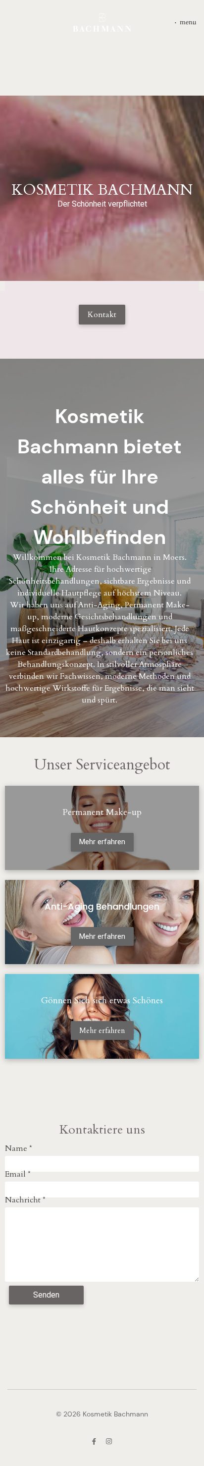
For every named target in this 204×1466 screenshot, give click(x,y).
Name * (18, 1148)
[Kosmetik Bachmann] (102, 22)
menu (188, 22)
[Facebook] (94, 1442)
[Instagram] (109, 1442)
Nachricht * (25, 1200)
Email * (18, 1174)
